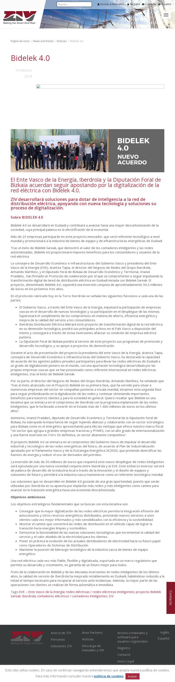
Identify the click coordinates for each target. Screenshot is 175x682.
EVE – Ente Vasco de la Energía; (42, 592)
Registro (135, 4)
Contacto (150, 4)
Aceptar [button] (132, 676)
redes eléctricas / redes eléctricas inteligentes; (101, 592)
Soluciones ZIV (61, 646)
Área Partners (92, 632)
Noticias (88, 639)
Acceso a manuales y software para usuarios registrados (113, 4)
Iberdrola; (29, 596)
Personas (58, 639)
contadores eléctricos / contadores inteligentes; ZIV (75, 596)
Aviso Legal (125, 661)
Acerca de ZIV (61, 633)
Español (166, 4)
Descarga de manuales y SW (93, 648)
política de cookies (109, 676)
